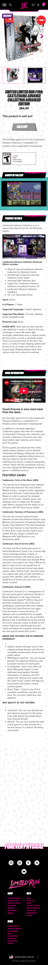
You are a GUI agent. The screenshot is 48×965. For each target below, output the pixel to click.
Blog (29, 898)
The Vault (12, 905)
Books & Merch (14, 903)
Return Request (33, 908)
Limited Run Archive (13, 942)
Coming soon (13, 900)
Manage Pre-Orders (32, 914)
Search (10, 5)
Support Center (33, 905)
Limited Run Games (24, 5)
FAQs (29, 903)
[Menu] (4, 5)
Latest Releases (14, 898)
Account (38, 5)
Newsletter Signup (12, 911)
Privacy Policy (13, 926)
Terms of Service (14, 928)
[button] (6, 36)
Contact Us (31, 910)
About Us (30, 900)
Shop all (11, 908)
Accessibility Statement (13, 937)
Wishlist (33, 5)
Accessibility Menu (13, 932)
